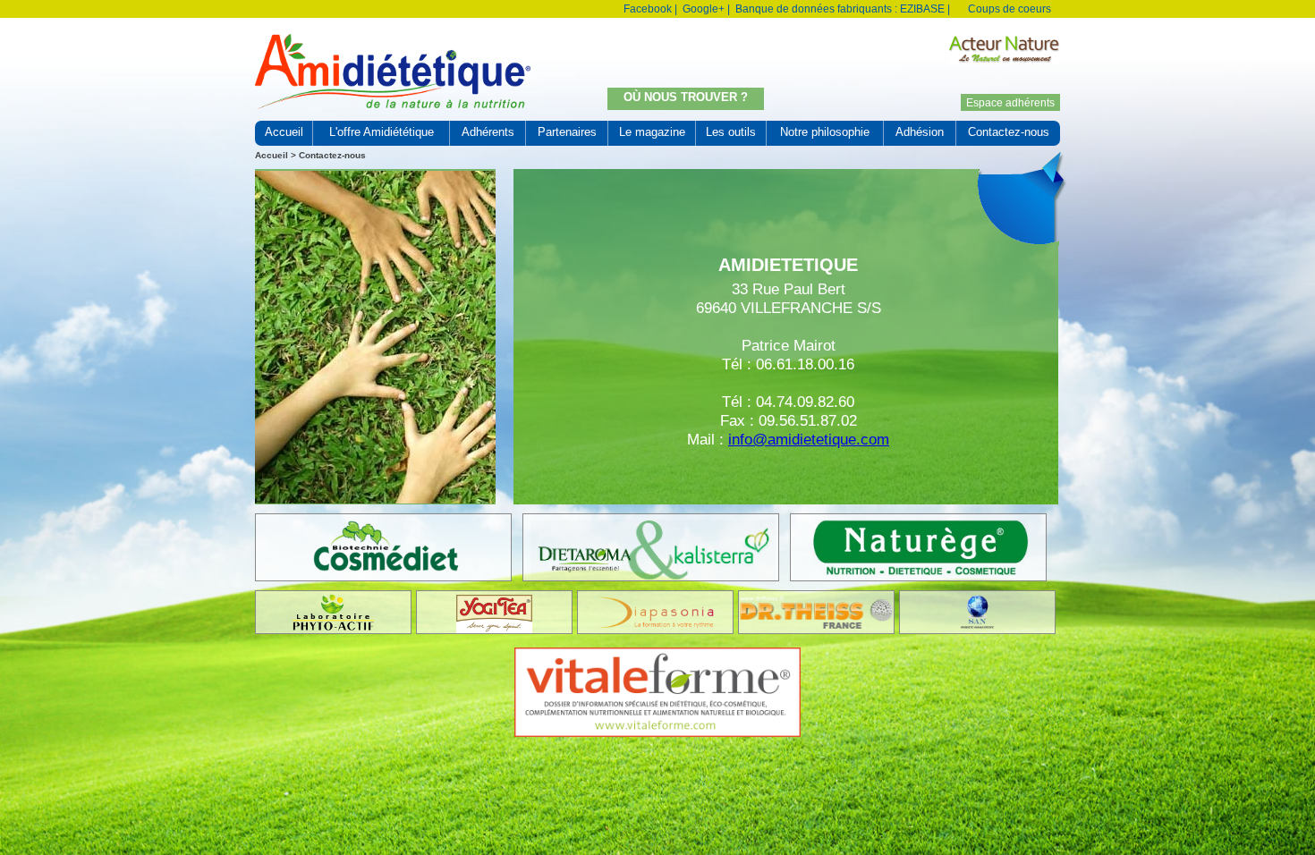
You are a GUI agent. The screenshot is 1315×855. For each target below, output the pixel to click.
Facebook (648, 9)
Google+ (704, 9)
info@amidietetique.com (808, 439)
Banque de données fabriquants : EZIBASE (840, 9)
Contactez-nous (332, 155)
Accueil (271, 155)
